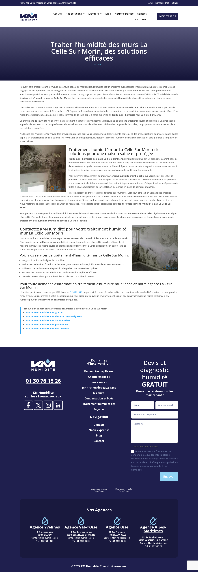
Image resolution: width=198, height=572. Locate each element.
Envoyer (169, 477)
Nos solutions (73, 13)
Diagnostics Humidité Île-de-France (99, 490)
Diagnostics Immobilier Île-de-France (124, 490)
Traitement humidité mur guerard (45, 312)
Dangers (93, 13)
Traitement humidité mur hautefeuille (47, 328)
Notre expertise (124, 13)
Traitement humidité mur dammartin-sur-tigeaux (54, 316)
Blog (108, 13)
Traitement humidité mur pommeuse (47, 324)
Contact (141, 13)
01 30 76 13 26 (167, 16)
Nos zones (140, 19)
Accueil (57, 13)
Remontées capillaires (99, 371)
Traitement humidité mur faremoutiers (48, 320)
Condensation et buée (99, 398)
